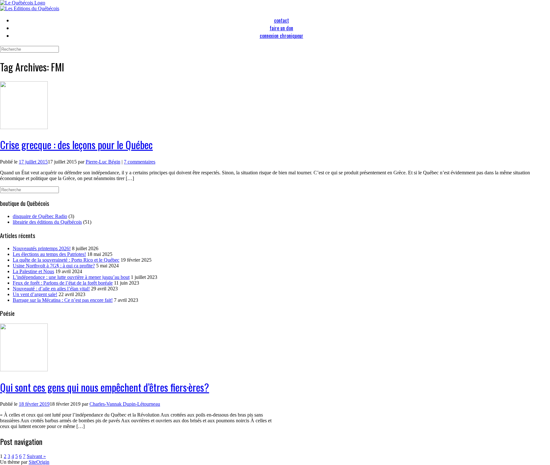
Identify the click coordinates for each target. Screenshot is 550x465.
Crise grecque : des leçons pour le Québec (76, 144)
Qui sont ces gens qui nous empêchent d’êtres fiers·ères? (104, 387)
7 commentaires (139, 161)
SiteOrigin (39, 462)
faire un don (281, 28)
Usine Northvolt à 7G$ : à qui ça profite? (54, 265)
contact (281, 20)
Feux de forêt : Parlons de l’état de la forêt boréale (63, 283)
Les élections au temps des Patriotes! (49, 254)
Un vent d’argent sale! (35, 294)
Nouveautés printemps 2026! (42, 248)
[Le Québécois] (22, 2)
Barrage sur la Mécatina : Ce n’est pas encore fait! (63, 300)
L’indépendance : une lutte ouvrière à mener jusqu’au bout (71, 277)
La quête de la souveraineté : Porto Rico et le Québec (66, 260)
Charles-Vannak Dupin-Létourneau (124, 404)
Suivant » (36, 456)
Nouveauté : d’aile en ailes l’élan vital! (51, 288)
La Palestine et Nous (33, 271)
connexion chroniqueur (281, 36)
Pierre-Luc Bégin (103, 161)
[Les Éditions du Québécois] (29, 8)
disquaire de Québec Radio (40, 216)
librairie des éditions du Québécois (47, 222)
